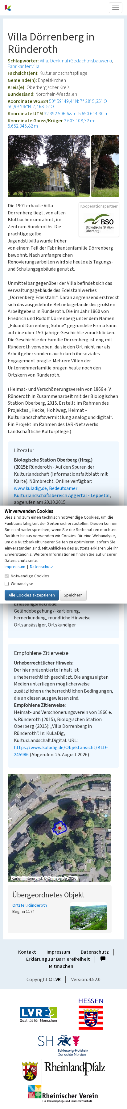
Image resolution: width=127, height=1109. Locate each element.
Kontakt (27, 952)
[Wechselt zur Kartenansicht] (63, 828)
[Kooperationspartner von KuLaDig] (99, 223)
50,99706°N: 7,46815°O (31, 106)
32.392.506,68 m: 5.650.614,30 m (76, 113)
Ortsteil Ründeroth (29, 905)
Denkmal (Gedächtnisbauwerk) (81, 60)
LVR (57, 979)
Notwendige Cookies (30, 576)
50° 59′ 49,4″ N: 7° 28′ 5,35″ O (78, 101)
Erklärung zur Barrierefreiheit (58, 959)
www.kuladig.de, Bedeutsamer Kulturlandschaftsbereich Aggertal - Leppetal (62, 492)
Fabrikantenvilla (23, 66)
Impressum (58, 952)
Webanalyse (22, 583)
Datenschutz (95, 952)
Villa (44, 60)
